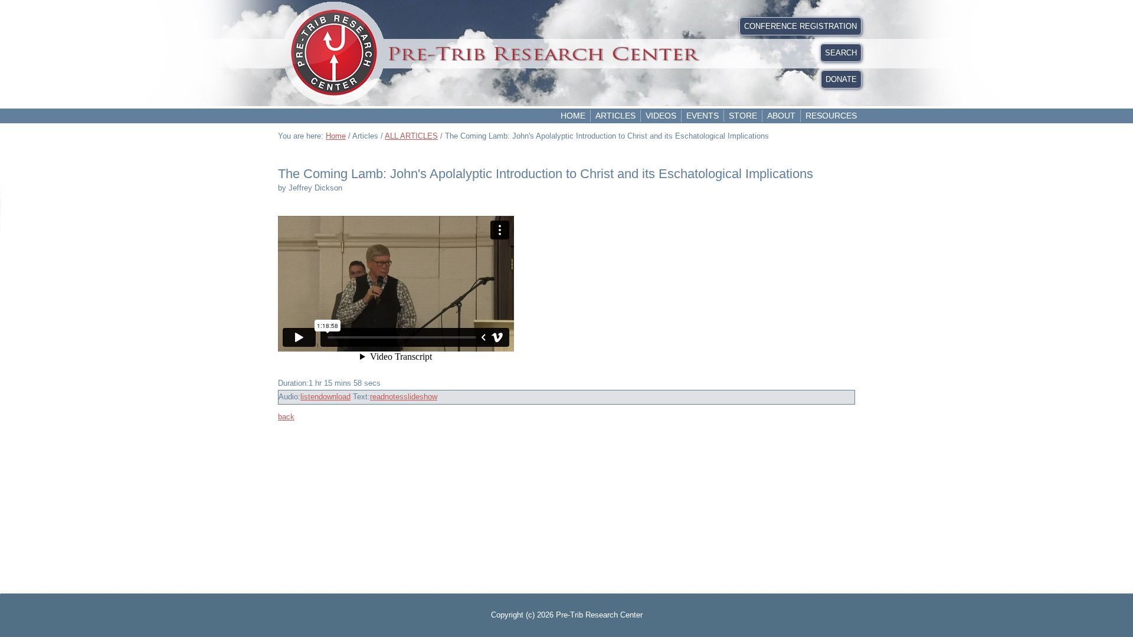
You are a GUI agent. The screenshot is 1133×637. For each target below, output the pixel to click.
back (286, 416)
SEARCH (841, 52)
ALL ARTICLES (411, 136)
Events (702, 115)
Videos (661, 115)
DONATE (841, 79)
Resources (831, 115)
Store (743, 115)
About (781, 115)
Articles (615, 115)
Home (573, 115)
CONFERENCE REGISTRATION (800, 26)
